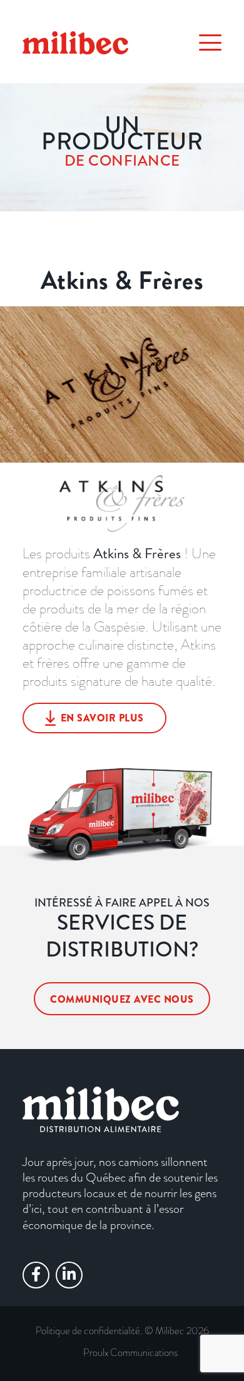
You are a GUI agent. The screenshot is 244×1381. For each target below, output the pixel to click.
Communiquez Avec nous (122, 999)
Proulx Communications (130, 1352)
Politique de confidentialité (88, 1330)
